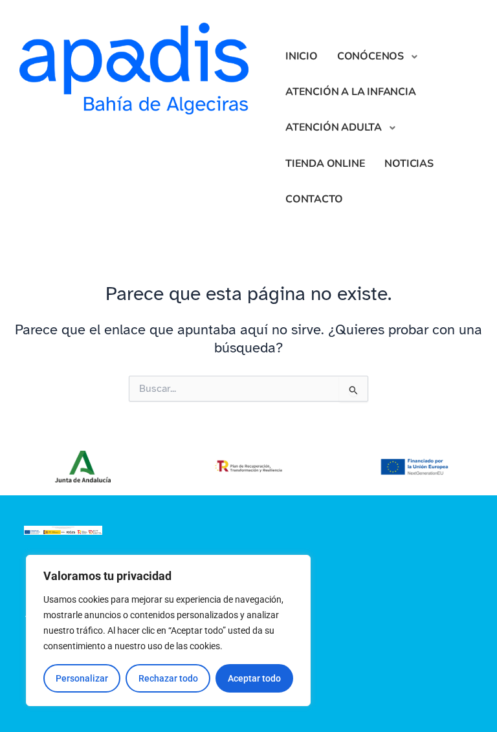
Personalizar (82, 678)
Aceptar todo (254, 678)
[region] (168, 630)
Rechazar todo (168, 678)
